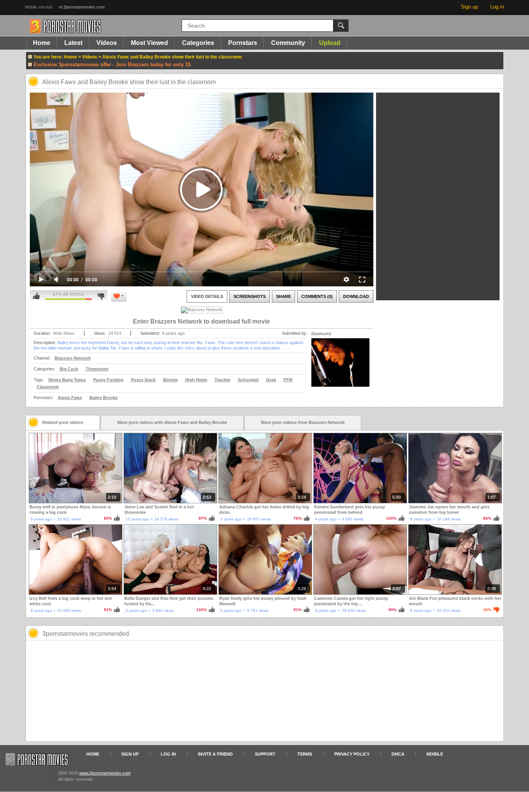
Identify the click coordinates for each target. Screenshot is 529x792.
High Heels (196, 379)
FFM (287, 379)
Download (356, 296)
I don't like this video (100, 296)
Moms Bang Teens (67, 379)
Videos (106, 43)
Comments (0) (317, 296)
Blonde (170, 379)
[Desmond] (340, 367)
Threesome (97, 369)
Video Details (207, 296)
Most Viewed (149, 43)
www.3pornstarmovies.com (105, 773)
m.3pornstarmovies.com (82, 7)
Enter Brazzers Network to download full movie (201, 321)
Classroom (48, 386)
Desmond (321, 333)
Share (283, 296)
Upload (329, 43)
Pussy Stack (143, 379)
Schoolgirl (248, 379)
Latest (73, 43)
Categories (198, 43)
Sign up (469, 7)
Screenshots (250, 296)
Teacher (222, 379)
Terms (304, 754)
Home (41, 43)
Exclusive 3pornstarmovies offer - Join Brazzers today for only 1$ (112, 64)
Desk (271, 379)
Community (288, 43)
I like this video (36, 296)
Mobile (434, 754)
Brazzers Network (73, 358)
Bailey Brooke (103, 397)
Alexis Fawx (70, 397)
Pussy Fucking (108, 379)
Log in (497, 7)
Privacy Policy (351, 754)
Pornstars (242, 43)
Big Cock (69, 369)
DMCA (398, 754)
